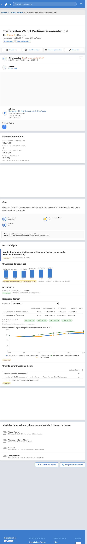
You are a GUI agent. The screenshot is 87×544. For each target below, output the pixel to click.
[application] (42, 344)
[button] (45, 4)
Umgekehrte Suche (37, 542)
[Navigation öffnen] (81, 4)
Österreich (5, 12)
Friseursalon (8, 41)
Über (56, 542)
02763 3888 (12, 69)
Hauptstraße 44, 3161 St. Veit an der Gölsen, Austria (27, 111)
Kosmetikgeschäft (23, 41)
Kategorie (6, 303)
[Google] (4, 127)
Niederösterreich (17, 12)
